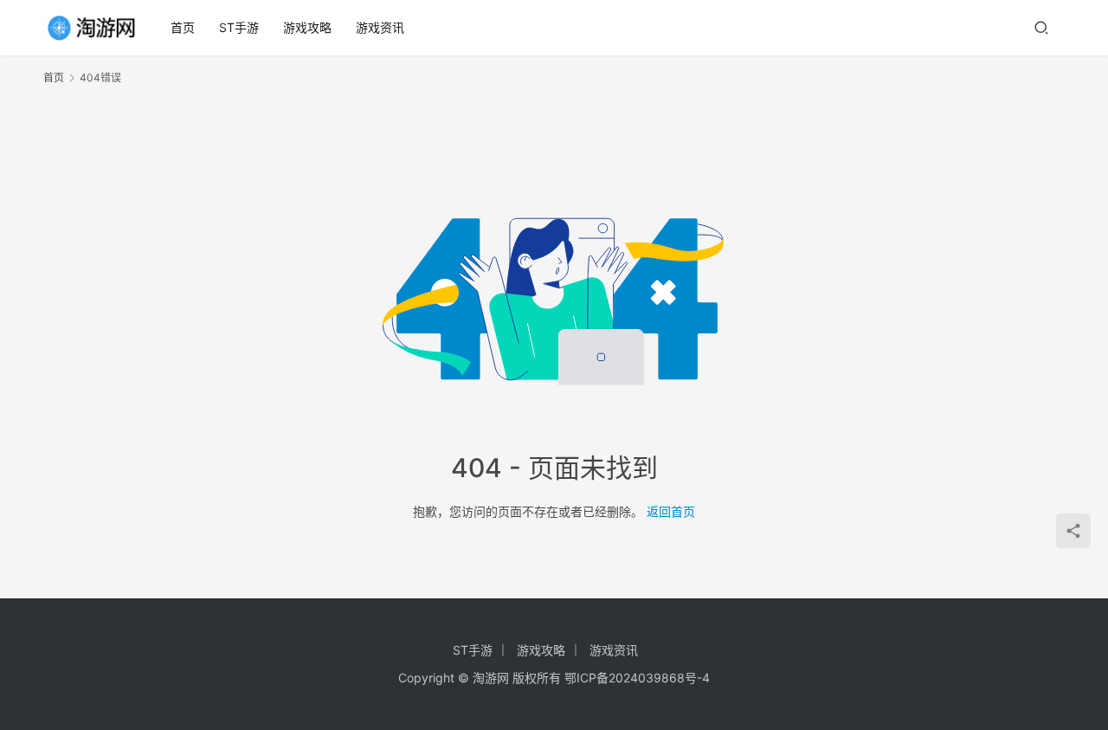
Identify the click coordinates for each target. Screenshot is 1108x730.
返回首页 (671, 511)
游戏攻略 (307, 27)
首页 (183, 27)
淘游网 (491, 677)
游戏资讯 (380, 27)
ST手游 (239, 27)
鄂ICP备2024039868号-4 (637, 677)
